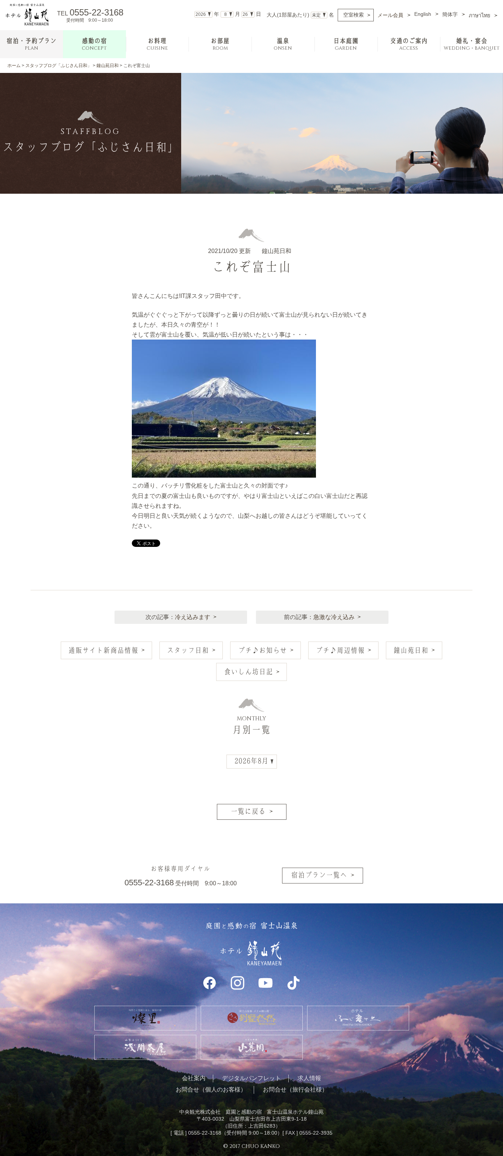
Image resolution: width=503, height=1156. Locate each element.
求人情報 (309, 1078)
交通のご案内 (409, 44)
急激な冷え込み (334, 617)
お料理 (157, 44)
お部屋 (220, 44)
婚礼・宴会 (472, 44)
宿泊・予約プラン (31, 44)
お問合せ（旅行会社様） (295, 1089)
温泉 (283, 44)
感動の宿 (94, 44)
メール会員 (390, 15)
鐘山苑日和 (107, 65)
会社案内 (193, 1078)
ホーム (14, 65)
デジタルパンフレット (251, 1078)
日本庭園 (345, 44)
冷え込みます (192, 617)
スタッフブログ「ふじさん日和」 (58, 65)
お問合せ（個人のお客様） (211, 1089)
